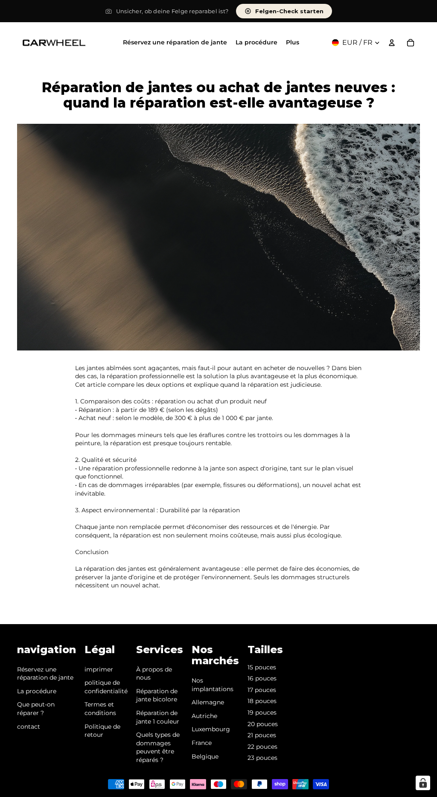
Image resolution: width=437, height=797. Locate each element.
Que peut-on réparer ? (36, 709)
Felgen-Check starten (289, 11)
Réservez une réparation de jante (45, 674)
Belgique (205, 756)
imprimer (98, 669)
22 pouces (262, 746)
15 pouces (262, 667)
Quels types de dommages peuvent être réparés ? (158, 747)
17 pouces (262, 690)
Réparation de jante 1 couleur (157, 717)
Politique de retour (102, 731)
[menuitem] (292, 42)
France (202, 743)
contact (28, 726)
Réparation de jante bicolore (157, 695)
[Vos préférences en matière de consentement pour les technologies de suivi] (423, 783)
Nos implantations (212, 685)
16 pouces (262, 678)
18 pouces (262, 701)
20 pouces (263, 724)
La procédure (36, 691)
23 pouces (262, 758)
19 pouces (262, 712)
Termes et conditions (100, 709)
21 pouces (262, 735)
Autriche (204, 716)
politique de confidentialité (106, 687)
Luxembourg (211, 729)
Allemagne (208, 702)
